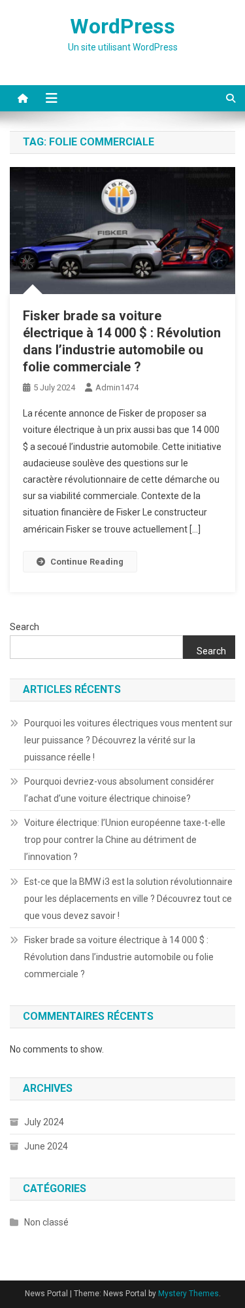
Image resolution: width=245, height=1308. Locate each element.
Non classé (46, 1222)
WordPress (122, 26)
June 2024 (46, 1146)
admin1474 (117, 387)
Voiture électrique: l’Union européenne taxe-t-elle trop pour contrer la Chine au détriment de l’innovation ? (124, 839)
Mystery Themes (188, 1293)
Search (24, 627)
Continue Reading (86, 562)
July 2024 (44, 1122)
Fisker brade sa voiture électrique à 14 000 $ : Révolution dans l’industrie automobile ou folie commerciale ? (119, 957)
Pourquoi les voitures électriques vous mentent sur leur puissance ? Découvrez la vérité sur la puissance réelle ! (128, 740)
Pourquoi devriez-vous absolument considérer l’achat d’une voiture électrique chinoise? (119, 790)
